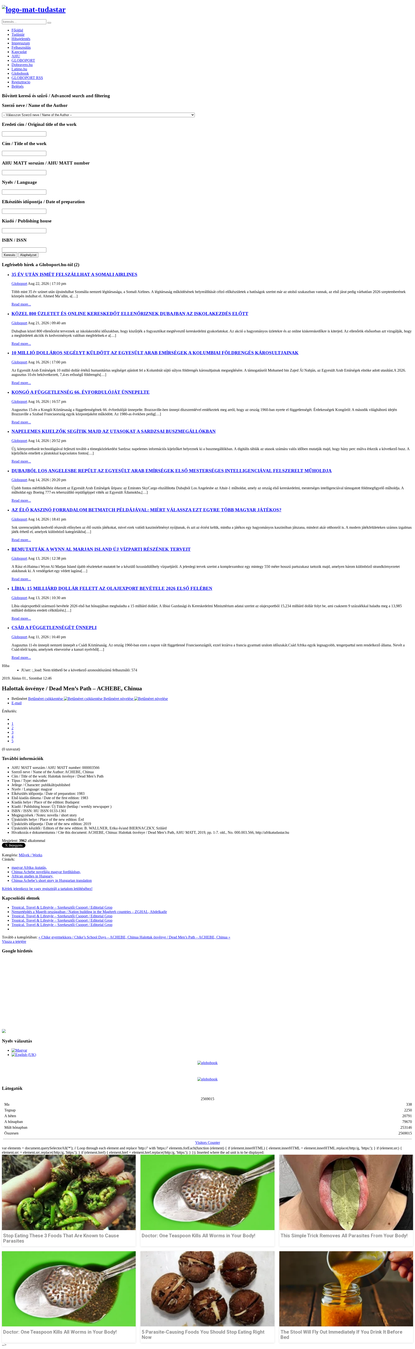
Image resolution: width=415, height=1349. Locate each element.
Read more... (21, 304)
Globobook (20, 73)
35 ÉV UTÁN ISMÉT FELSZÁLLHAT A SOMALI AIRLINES (74, 274)
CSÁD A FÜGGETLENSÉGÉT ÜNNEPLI (54, 627)
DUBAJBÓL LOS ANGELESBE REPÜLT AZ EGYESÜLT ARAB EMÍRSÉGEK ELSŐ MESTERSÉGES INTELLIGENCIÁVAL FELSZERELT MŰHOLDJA (172, 470)
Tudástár (18, 34)
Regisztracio (21, 82)
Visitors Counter (207, 1143)
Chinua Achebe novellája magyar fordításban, (46, 872)
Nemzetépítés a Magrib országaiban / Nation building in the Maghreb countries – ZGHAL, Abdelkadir (89, 912)
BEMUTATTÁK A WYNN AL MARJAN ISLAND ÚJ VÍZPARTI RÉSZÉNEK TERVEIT (101, 549)
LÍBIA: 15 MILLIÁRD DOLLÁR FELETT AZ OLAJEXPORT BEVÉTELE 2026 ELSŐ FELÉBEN (112, 588)
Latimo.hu (19, 69)
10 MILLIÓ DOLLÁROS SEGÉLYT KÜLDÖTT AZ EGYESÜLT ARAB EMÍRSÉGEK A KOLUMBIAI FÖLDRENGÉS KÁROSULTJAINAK (155, 352)
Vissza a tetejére (14, 941)
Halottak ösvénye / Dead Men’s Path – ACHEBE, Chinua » (185, 937)
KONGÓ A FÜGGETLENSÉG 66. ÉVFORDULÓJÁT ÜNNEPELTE (81, 392)
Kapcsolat (19, 52)
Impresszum (21, 43)
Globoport (19, 284)
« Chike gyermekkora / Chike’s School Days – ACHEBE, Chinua (89, 937)
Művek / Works (30, 855)
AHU (16, 56)
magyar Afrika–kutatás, (29, 867)
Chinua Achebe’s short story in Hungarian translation (52, 880)
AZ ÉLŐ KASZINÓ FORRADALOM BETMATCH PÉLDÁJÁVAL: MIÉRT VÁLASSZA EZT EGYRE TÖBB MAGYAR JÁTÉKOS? (146, 509)
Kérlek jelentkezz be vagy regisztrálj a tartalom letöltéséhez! (47, 889)
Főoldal (17, 30)
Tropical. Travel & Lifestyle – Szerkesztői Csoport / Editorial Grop (62, 907)
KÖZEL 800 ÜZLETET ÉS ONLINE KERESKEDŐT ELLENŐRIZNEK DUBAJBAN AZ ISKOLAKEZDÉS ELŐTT (130, 313)
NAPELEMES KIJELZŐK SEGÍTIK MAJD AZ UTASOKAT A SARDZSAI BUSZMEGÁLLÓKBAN (114, 431)
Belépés (18, 86)
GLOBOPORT (23, 60)
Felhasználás (21, 47)
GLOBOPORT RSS (27, 78)
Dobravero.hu (22, 65)
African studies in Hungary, (32, 876)
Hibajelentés (21, 39)
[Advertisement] (146, 991)
